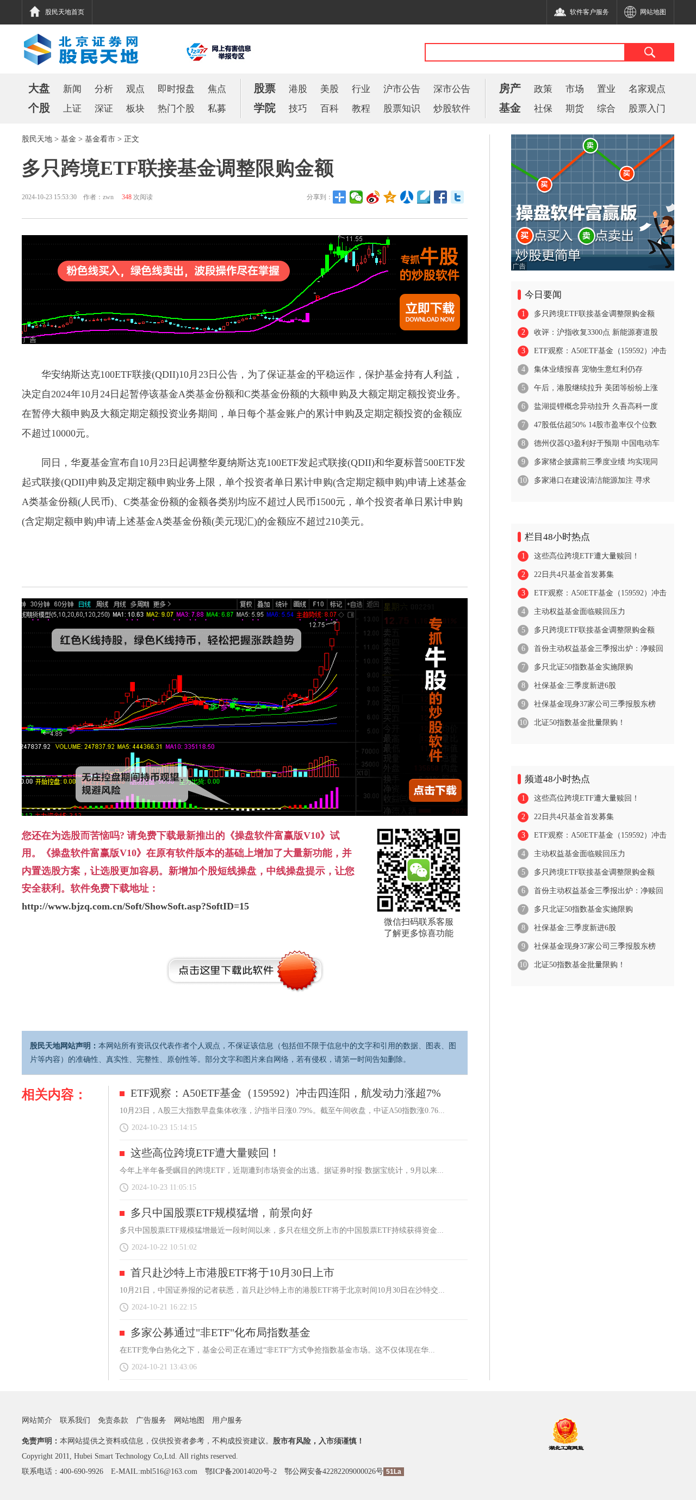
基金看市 (100, 139)
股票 (265, 88)
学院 (265, 108)
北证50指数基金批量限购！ (579, 722)
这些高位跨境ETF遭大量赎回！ (205, 1153)
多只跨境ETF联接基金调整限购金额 (594, 314)
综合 (606, 108)
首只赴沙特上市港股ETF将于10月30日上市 (232, 1272)
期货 (575, 108)
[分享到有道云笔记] (424, 197)
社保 (543, 108)
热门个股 (176, 108)
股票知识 (401, 108)
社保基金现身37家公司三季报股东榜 (595, 704)
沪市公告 (401, 89)
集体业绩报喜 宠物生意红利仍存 (588, 369)
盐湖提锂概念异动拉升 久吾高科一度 (596, 406)
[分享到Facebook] (441, 197)
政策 (543, 89)
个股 (39, 108)
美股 (329, 89)
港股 (298, 89)
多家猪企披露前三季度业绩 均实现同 (596, 462)
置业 (606, 89)
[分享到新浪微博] (373, 197)
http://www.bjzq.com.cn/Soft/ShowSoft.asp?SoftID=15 (135, 906)
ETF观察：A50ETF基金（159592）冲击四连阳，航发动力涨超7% (285, 1093)
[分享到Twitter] (457, 197)
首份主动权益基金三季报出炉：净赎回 (598, 648)
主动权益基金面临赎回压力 (579, 611)
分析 (104, 89)
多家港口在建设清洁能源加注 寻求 (592, 480)
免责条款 (113, 1420)
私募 (217, 108)
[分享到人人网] (407, 197)
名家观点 (647, 89)
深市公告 (451, 89)
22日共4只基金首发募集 (574, 574)
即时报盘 (176, 89)
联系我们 (75, 1420)
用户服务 (227, 1420)
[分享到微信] (356, 197)
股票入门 (647, 108)
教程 (361, 108)
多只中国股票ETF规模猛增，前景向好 (221, 1213)
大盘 (39, 88)
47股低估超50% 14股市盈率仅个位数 (595, 425)
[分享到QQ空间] (390, 197)
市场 (575, 89)
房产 (510, 88)
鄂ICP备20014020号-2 (241, 1471)
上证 (72, 108)
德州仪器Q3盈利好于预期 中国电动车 (597, 443)
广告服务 (151, 1420)
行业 (361, 89)
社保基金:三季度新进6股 (575, 685)
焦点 (217, 89)
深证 (104, 108)
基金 (510, 108)
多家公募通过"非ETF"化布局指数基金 (220, 1332)
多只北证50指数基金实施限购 (583, 667)
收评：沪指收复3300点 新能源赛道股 (596, 332)
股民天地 (37, 139)
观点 (135, 89)
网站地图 (189, 1420)
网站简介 (37, 1420)
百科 (329, 108)
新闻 (72, 89)
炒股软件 (451, 108)
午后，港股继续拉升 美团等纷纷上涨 (596, 388)
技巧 (298, 108)
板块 (135, 108)
